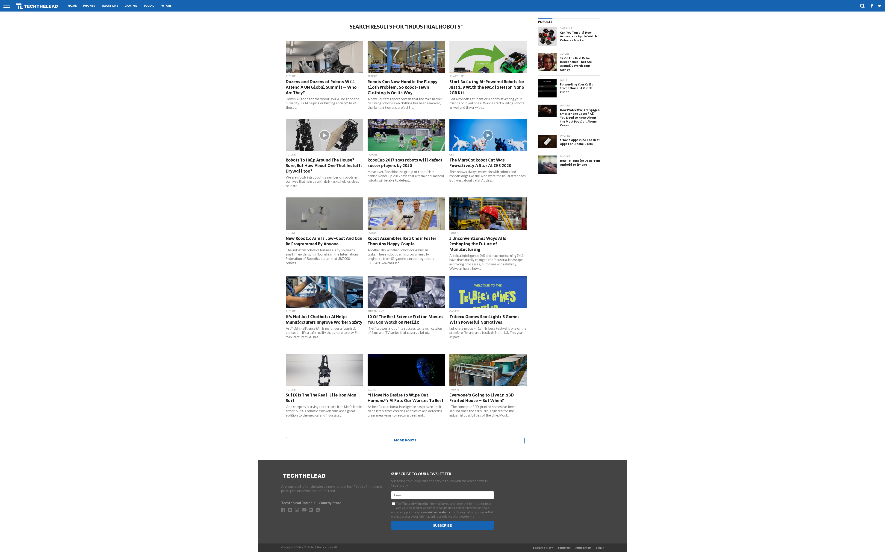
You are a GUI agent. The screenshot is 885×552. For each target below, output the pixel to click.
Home (72, 6)
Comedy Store (330, 503)
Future (165, 6)
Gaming (130, 6)
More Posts (405, 440)
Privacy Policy (543, 548)
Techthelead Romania (298, 503)
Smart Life (109, 6)
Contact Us (583, 548)
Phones (89, 6)
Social (149, 6)
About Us (564, 548)
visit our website (439, 512)
